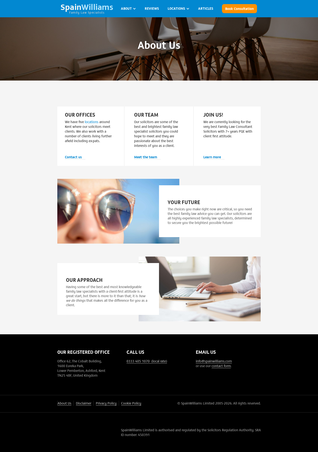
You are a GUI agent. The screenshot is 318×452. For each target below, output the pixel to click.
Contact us (73, 156)
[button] (128, 8)
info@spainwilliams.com (214, 360)
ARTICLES (205, 8)
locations (91, 121)
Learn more (212, 156)
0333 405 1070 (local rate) (147, 360)
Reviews (152, 8)
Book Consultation (239, 8)
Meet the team (145, 156)
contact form (221, 365)
